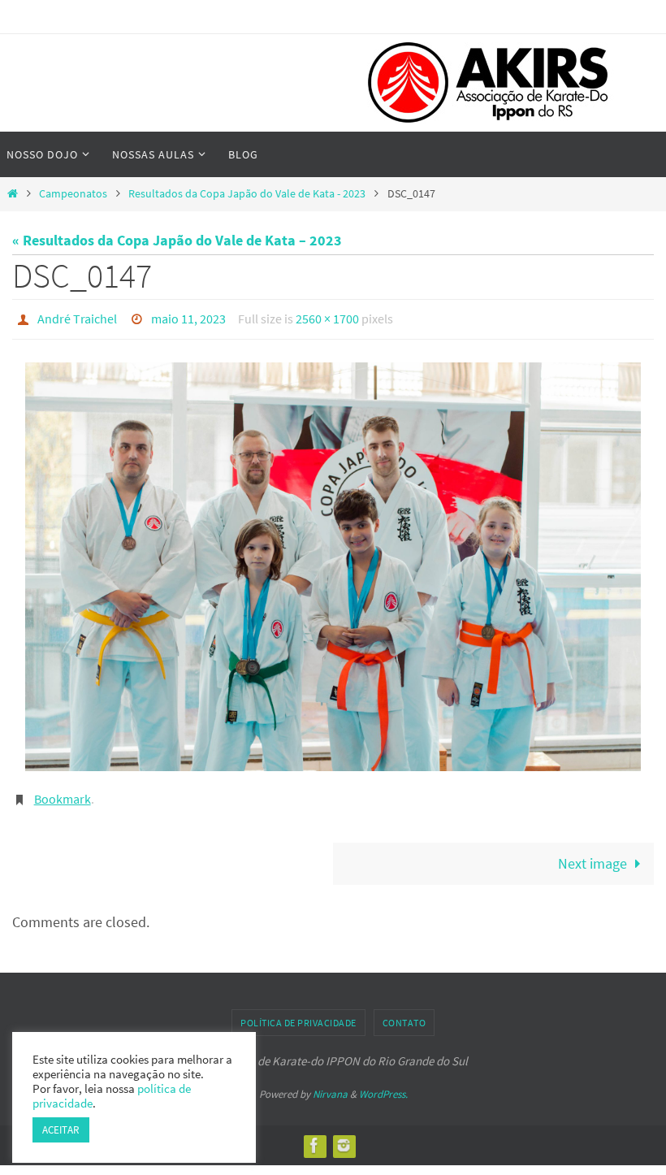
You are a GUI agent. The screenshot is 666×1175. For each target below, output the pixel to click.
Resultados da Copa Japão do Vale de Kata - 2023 (246, 193)
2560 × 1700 (327, 317)
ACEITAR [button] (61, 1130)
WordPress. (383, 1085)
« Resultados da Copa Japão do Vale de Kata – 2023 (177, 240)
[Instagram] (343, 1137)
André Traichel (77, 317)
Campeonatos (73, 193)
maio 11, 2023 (188, 317)
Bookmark (62, 793)
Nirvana (330, 1085)
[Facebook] (314, 1137)
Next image (592, 855)
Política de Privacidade (298, 1014)
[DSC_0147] (333, 562)
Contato (404, 1014)
